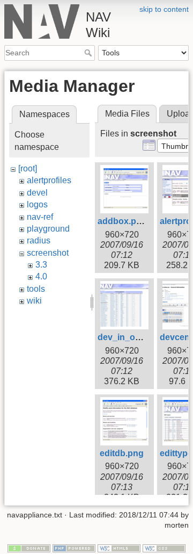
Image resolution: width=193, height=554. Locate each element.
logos (37, 204)
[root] (27, 168)
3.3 (41, 264)
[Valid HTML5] (119, 547)
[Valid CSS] (164, 547)
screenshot (48, 252)
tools (36, 288)
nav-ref (40, 216)
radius (38, 240)
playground (48, 228)
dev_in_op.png (128, 337)
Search (89, 52)
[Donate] (29, 547)
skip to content (164, 9)
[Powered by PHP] (74, 547)
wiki (34, 300)
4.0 (41, 276)
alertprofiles (49, 180)
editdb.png (122, 453)
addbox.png (122, 221)
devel (37, 192)
